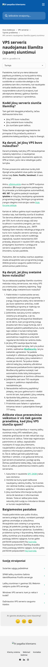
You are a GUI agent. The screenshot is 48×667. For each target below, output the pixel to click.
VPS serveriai (23, 30)
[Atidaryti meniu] (43, 4)
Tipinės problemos (10, 32)
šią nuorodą (30, 550)
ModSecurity (30, 349)
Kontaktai (37, 652)
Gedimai (24, 655)
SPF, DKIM (32, 473)
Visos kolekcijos (8, 30)
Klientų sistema (13, 652)
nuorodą (32, 541)
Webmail (26, 652)
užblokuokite (15, 184)
